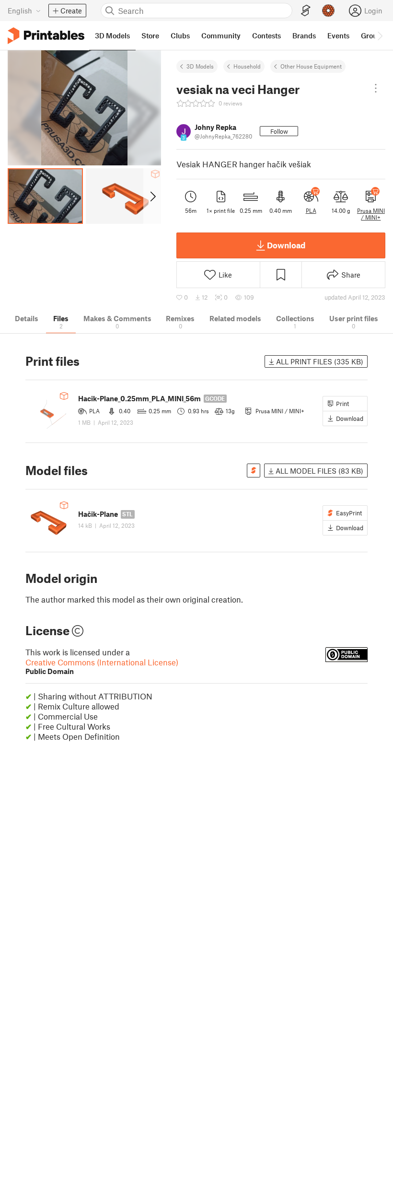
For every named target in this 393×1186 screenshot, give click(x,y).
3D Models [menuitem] (112, 35)
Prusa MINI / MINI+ (371, 214)
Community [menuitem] (221, 35)
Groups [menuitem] (373, 35)
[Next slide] (152, 196)
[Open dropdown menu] (375, 88)
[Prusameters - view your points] (328, 10)
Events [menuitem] (338, 35)
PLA (311, 210)
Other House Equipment (311, 66)
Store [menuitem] (150, 35)
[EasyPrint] (306, 10)
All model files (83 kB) (318, 470)
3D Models (200, 66)
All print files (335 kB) (318, 361)
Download (286, 245)
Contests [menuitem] (266, 35)
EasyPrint (349, 513)
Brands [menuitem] (304, 35)
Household (247, 66)
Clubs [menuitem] (180, 35)
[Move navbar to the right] (379, 35)
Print (342, 403)
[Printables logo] (46, 35)
